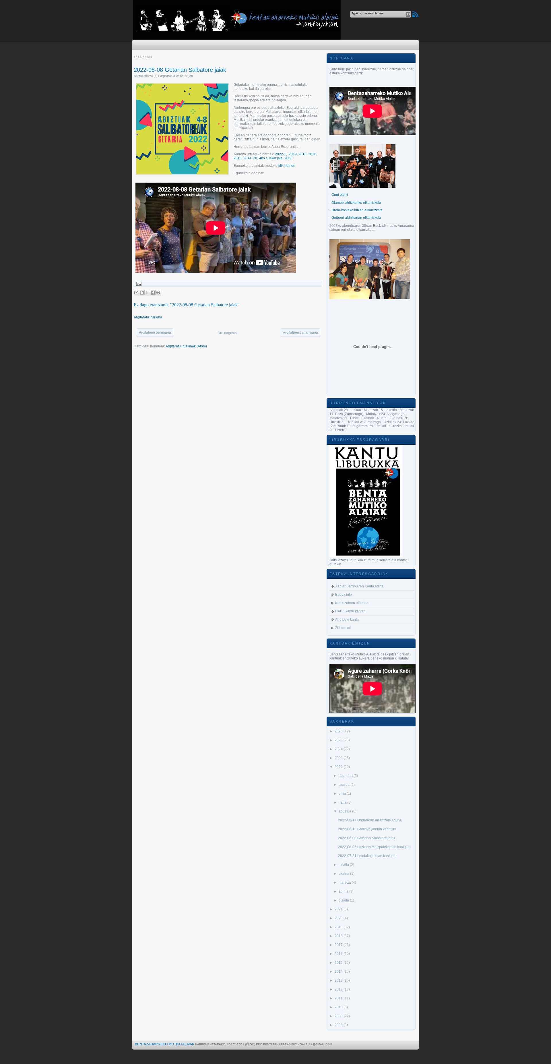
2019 (293, 154)
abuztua (345, 811)
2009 (339, 1016)
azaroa (344, 785)
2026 (339, 731)
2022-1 (280, 154)
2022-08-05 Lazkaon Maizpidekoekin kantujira (374, 847)
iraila (343, 802)
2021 (339, 909)
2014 (247, 158)
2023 (339, 758)
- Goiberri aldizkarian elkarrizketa (355, 218)
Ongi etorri (339, 195)
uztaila (344, 865)
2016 (312, 154)
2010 (339, 1007)
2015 (238, 158)
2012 (339, 989)
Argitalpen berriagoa (155, 332)
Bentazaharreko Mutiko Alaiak (164, 1044)
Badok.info (343, 595)
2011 (339, 998)
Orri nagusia (227, 333)
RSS (415, 14)
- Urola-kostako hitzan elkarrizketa (356, 210)
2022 (339, 767)
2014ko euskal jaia (268, 158)
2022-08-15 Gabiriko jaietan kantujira (367, 829)
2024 (339, 749)
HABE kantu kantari (350, 611)
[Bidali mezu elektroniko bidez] (136, 292)
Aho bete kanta (347, 620)
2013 (339, 980)
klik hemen (286, 166)
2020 (339, 918)
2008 (288, 158)
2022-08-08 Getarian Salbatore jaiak (180, 70)
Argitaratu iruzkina (148, 317)
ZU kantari (343, 628)
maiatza (345, 883)
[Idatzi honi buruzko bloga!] (142, 292)
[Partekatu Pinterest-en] (158, 292)
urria (343, 794)
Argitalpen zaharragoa (300, 332)
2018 (302, 154)
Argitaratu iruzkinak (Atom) (186, 346)
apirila (344, 891)
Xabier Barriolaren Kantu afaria (359, 586)
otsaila (344, 900)
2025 (339, 740)
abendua (346, 776)
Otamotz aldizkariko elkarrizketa (356, 203)
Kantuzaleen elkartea (351, 603)
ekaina (344, 874)
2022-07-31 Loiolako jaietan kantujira (367, 856)
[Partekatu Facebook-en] (153, 292)
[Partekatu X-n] (147, 292)
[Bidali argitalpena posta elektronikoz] (138, 284)
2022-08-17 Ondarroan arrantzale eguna (370, 820)
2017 (339, 945)
